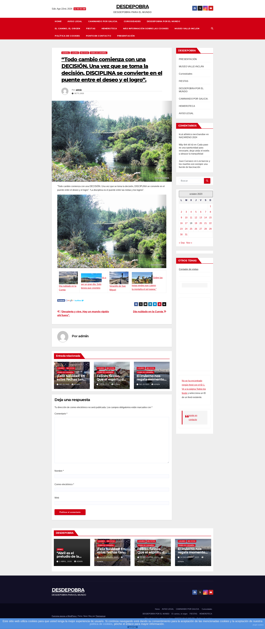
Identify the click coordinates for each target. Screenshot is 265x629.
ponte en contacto (98, 36)
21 (205, 223)
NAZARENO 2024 (188, 137)
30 (181, 234)
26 (196, 229)
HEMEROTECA (109, 28)
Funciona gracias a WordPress (64, 616)
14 (205, 217)
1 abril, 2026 (65, 561)
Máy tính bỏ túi (186, 144)
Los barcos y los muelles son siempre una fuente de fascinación (194, 164)
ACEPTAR (132, 627)
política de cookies (101, 623)
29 (210, 229)
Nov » (189, 243)
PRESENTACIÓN (126, 36)
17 (186, 223)
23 (181, 229)
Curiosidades (132, 21)
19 (196, 223)
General (65, 52)
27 (200, 229)
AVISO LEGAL (74, 21)
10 (186, 217)
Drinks (60, 549)
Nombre (59, 471)
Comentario (61, 413)
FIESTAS (91, 28)
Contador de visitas (188, 269)
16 (181, 223)
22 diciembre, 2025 (149, 557)
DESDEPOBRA (132, 6)
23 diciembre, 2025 (109, 557)
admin (79, 90)
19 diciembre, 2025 (190, 557)
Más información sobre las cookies (146, 28)
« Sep (182, 243)
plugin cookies (258, 625)
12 (196, 217)
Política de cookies (67, 36)
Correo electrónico (64, 484)
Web (57, 498)
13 (200, 217)
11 (191, 217)
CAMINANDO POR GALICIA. (103, 21)
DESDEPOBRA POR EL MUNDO (163, 21)
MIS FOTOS (84, 52)
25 (191, 229)
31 (186, 234)
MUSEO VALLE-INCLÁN (187, 28)
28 (205, 229)
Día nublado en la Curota (148, 311)
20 (200, 223)
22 (210, 223)
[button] (212, 28)
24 (186, 229)
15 (210, 217)
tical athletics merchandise (192, 134)
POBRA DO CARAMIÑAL (99, 52)
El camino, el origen (67, 28)
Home (58, 21)
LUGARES (74, 52)
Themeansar (100, 616)
